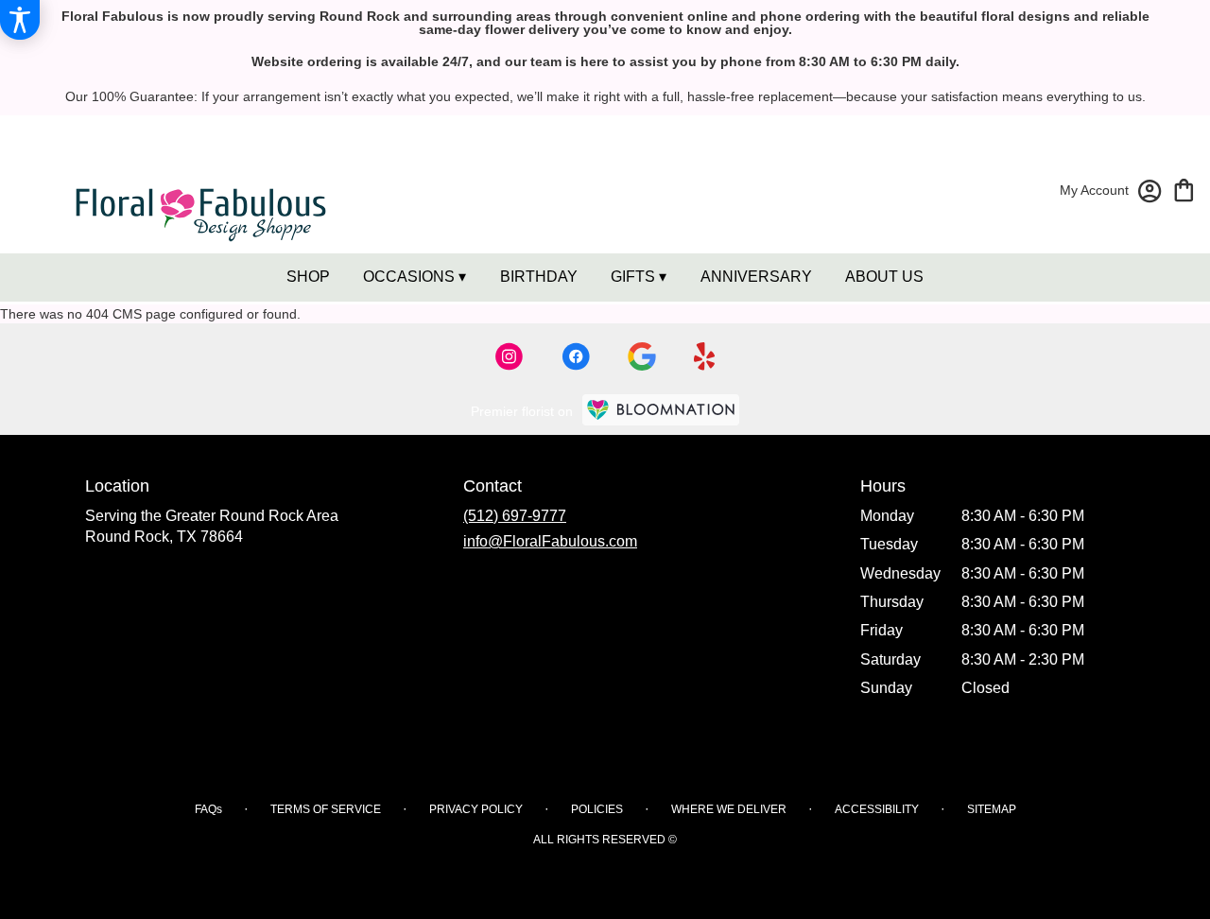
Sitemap (991, 809)
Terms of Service (325, 809)
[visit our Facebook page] (576, 356)
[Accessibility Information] (20, 20)
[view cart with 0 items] (1184, 188)
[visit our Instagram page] (509, 356)
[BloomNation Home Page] (660, 409)
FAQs (208, 809)
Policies (597, 809)
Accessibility (877, 809)
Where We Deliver (728, 809)
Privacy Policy (476, 809)
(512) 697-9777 (514, 516)
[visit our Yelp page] (705, 356)
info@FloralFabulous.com (550, 541)
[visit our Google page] (642, 356)
